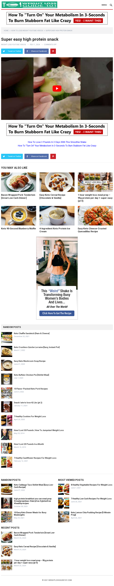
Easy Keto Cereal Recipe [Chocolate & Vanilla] (35, 546)
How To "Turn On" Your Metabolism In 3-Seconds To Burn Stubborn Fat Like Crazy (57, 145)
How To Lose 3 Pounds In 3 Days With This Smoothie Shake (57, 142)
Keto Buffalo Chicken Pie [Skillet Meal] (31, 375)
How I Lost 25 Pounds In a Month (29, 444)
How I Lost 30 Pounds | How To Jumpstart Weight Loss (39, 430)
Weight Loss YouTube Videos (13, 45)
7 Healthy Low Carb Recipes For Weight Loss (91, 499)
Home (6, 31)
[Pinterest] (53, 51)
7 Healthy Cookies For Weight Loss (30, 416)
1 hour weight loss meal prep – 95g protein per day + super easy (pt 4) (95, 198)
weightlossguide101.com (60, 580)
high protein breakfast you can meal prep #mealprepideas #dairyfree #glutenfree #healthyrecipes (32, 501)
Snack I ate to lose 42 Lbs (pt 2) (28, 403)
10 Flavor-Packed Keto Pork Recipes (31, 389)
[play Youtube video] (57, 88)
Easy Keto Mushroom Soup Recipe (29, 361)
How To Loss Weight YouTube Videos (27, 31)
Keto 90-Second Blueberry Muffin (18, 228)
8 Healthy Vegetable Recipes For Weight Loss (91, 485)
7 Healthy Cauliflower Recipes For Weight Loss (35, 458)
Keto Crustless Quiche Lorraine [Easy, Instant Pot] (37, 347)
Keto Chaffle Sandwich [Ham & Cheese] (31, 333)
